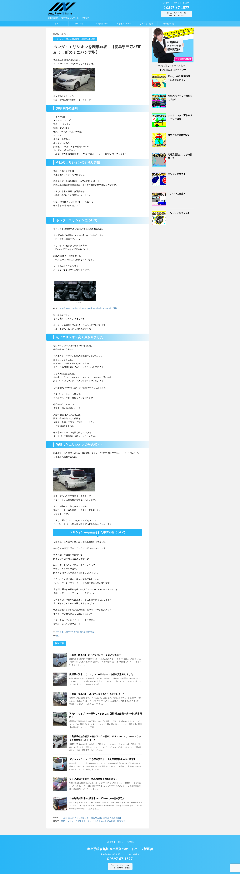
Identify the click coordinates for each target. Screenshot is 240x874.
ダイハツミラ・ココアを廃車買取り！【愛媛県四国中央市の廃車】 (102, 759)
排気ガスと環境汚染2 (178, 134)
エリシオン (60, 632)
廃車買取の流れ (102, 23)
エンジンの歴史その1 (178, 213)
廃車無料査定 (168, 23)
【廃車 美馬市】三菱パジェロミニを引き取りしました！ (98, 694)
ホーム (57, 23)
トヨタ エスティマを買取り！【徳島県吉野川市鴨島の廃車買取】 (91, 817)
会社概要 (165, 3)
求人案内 (186, 3)
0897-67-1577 (177, 7)
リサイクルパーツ (124, 23)
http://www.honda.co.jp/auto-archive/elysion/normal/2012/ (88, 308)
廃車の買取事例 (72, 632)
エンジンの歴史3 (176, 174)
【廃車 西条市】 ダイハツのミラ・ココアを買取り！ (96, 654)
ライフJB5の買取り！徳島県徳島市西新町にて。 (93, 778)
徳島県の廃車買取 (87, 632)
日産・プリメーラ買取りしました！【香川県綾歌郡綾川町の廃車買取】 (94, 821)
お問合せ (175, 3)
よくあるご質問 (146, 23)
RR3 (57, 635)
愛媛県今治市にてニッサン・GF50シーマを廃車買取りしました (101, 674)
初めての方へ (79, 23)
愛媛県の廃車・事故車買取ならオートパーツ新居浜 (120, 854)
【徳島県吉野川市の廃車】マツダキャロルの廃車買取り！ (98, 798)
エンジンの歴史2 (176, 193)
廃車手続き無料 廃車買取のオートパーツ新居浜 (120, 849)
